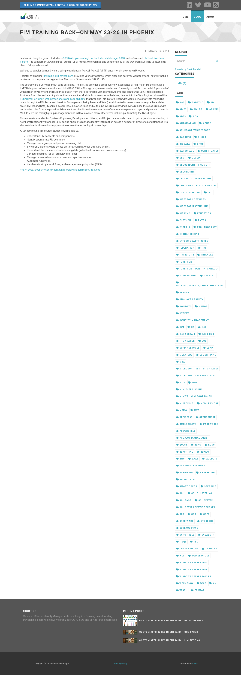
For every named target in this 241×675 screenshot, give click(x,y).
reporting (186, 452)
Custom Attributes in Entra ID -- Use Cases (168, 632)
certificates (209, 151)
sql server (205, 500)
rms (182, 459)
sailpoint (212, 459)
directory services (192, 199)
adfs (182, 116)
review (204, 452)
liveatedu (185, 355)
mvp (196, 410)
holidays (185, 306)
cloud (195, 158)
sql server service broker (197, 507)
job (204, 341)
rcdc (211, 445)
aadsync (197, 102)
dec (209, 192)
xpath (183, 590)
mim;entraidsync (191, 389)
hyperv (184, 313)
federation (186, 248)
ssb (181, 514)
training (210, 548)
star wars (186, 521)
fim (203, 248)
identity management (194, 320)
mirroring (186, 403)
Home (184, 16)
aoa (195, 116)
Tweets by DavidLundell (188, 69)
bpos (200, 144)
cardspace (186, 151)
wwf (203, 583)
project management (194, 438)
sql (181, 493)
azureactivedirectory (194, 130)
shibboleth (187, 479)
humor (202, 306)
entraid (184, 227)
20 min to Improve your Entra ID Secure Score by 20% (60, 5)
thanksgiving (188, 548)
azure (206, 123)
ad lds (197, 109)
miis (182, 382)
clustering (187, 172)
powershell (187, 431)
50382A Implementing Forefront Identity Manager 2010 (94, 58)
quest (183, 445)
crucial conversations (195, 178)
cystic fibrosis (189, 192)
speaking (209, 486)
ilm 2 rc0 (207, 334)
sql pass (185, 500)
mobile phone (209, 403)
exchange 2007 (206, 227)
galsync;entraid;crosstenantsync (200, 285)
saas (194, 459)
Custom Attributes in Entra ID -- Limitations (169, 640)
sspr (206, 514)
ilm (203, 327)
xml (215, 583)
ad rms (214, 109)
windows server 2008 (193, 569)
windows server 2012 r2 (195, 576)
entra (201, 220)
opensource (207, 417)
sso (193, 514)
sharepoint (207, 472)
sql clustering (201, 493)
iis (192, 327)
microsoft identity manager (199, 368)
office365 (185, 417)
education (204, 213)
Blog (197, 16)
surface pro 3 (188, 528)
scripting (186, 472)
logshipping (207, 355)
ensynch (185, 220)
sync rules (186, 535)
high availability (191, 299)
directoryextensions (193, 206)
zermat (199, 590)
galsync (209, 275)
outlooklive (187, 424)
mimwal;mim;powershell (196, 396)
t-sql (182, 542)
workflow (186, 583)
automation (187, 123)
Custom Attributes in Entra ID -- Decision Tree (171, 620)
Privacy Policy (120, 663)
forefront (186, 262)
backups (185, 137)
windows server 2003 (193, 562)
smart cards (188, 486)
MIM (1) (182, 83)
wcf (182, 556)
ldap (209, 348)
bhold (201, 137)
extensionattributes (193, 241)
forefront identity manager (198, 269)
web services (200, 556)
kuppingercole (189, 348)
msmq (183, 410)
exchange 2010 (189, 234)
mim (194, 382)
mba (182, 362)
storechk (207, 521)
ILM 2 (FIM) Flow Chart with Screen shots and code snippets (53, 98)
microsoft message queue (197, 375)
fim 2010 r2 (186, 255)
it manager (187, 341)
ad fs (182, 109)
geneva (184, 292)
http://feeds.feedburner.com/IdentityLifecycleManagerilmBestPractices (60, 169)
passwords (210, 424)
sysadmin (207, 535)
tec (195, 542)
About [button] (211, 16)
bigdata (184, 144)
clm (182, 158)
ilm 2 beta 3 (187, 334)
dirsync (184, 213)
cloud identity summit (194, 165)
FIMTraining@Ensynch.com (58, 75)
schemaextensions (192, 465)
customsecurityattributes (197, 185)
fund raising (188, 275)
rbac (197, 445)
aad (182, 102)
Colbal (195, 663)
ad (212, 102)
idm (181, 327)
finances (206, 255)
